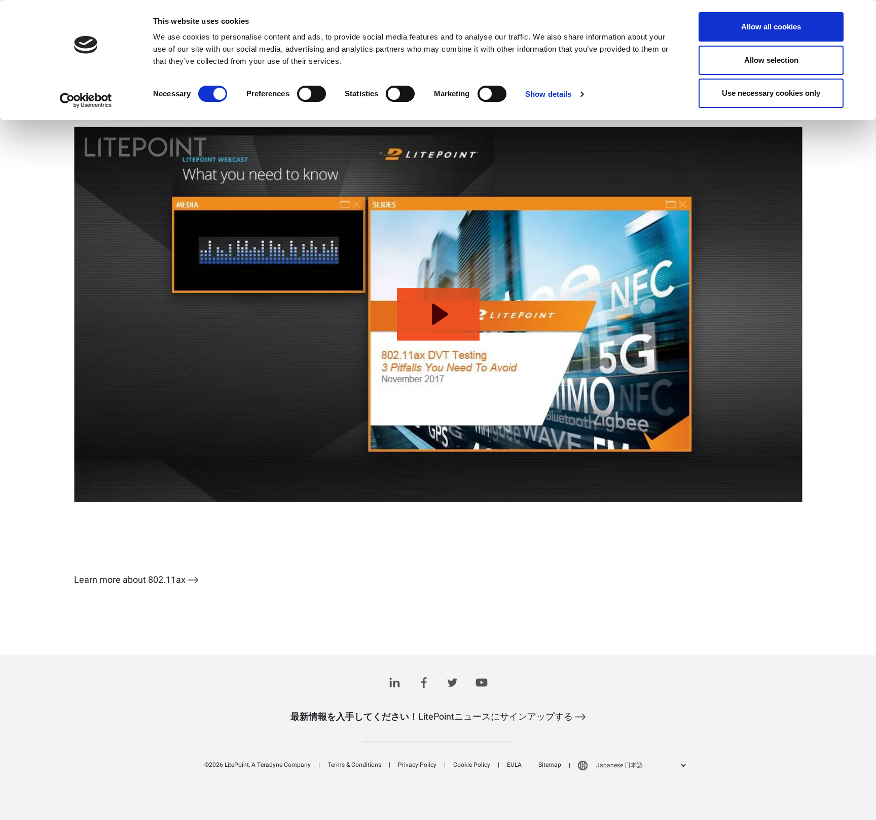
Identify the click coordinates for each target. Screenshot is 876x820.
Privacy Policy (417, 764)
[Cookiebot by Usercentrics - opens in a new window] (86, 100)
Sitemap (549, 764)
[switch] (311, 94)
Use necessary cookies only (771, 93)
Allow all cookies (771, 26)
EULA (514, 764)
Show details (548, 94)
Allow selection (771, 60)
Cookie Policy (471, 764)
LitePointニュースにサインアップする (432, 717)
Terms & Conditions (354, 764)
